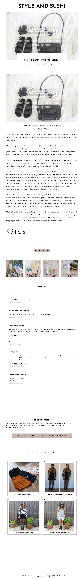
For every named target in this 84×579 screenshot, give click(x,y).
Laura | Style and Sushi (40, 65)
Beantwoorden (15, 303)
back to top (27, 575)
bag (47, 128)
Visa (10, 294)
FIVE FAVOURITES (42, 246)
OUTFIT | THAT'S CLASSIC (24, 533)
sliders (40, 128)
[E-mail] (48, 250)
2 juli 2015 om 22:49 (20, 325)
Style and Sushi (42, 6)
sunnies (59, 125)
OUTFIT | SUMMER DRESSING (59, 533)
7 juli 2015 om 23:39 (22, 374)
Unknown (13, 374)
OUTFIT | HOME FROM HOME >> (55, 436)
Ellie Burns (13, 310)
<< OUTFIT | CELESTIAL (25, 436)
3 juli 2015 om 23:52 (22, 352)
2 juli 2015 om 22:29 (24, 310)
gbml (48, 576)
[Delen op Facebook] (36, 250)
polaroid (36, 125)
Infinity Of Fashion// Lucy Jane (19, 364)
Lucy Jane (13, 352)
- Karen (12, 325)
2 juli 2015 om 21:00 (18, 294)
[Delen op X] (40, 250)
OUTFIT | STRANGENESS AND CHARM (60, 494)
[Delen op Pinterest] (44, 250)
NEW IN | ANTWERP (24, 494)
